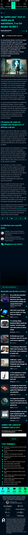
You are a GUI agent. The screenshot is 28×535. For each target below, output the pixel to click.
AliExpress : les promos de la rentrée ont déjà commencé (15, 447)
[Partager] (26, 31)
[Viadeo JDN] (8, 515)
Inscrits (20, 492)
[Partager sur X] (3, 218)
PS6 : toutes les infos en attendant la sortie (14, 462)
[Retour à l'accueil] (14, 1)
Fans (2, 492)
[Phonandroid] (3, 520)
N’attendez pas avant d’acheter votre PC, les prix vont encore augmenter (18, 338)
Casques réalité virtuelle (15, 305)
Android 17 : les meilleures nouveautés (13, 454)
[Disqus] (14, 266)
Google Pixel (13, 394)
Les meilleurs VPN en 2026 (10, 484)
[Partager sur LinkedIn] (12, 218)
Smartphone (13, 356)
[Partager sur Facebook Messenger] (16, 218)
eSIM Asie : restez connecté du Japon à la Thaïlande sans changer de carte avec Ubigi (18, 362)
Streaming (8, 7)
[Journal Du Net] (8, 509)
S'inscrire (14, 439)
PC (10, 343)
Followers (8, 492)
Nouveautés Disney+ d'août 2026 (12, 466)
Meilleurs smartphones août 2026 (12, 482)
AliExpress (12, 382)
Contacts (24, 496)
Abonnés (14, 492)
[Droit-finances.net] (8, 512)
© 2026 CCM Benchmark (19, 499)
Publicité (4, 498)
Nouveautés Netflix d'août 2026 (12, 464)
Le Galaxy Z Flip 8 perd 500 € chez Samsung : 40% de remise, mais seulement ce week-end (18, 350)
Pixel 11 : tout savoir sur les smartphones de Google (14, 451)
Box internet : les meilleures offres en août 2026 (14, 472)
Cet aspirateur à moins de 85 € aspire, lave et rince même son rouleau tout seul (18, 375)
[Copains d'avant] (20, 512)
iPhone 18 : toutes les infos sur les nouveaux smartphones (15, 456)
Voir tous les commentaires (9, 287)
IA (13, 7)
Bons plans (12, 332)
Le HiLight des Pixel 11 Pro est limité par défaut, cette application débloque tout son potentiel (18, 388)
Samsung (12, 420)
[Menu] (2, 1)
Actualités (19, 7)
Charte (5, 499)
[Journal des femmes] (8, 506)
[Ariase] (20, 515)
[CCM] (20, 506)
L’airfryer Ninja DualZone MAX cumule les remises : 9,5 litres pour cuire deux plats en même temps (18, 325)
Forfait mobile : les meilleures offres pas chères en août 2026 (14, 479)
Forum (25, 7)
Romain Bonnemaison (6, 30)
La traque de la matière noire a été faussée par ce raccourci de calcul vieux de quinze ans (18, 401)
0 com (23, 31)
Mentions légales (11, 498)
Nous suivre (25, 218)
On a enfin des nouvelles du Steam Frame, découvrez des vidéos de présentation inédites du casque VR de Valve (18, 299)
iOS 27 (5, 459)
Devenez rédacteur (17, 496)
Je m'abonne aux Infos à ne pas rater (14, 36)
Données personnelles (20, 498)
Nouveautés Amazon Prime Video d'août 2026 (14, 468)
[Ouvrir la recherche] (26, 1)
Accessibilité (10, 499)
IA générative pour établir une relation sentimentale (13, 84)
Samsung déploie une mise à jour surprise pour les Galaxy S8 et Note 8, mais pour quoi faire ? (18, 414)
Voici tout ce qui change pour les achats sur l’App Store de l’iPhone (18, 312)
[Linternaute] (20, 509)
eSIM (11, 369)
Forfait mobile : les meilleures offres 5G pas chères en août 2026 (15, 475)
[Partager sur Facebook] (7, 218)
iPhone (11, 317)
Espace (11, 407)
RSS (25, 492)
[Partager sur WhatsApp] (21, 218)
